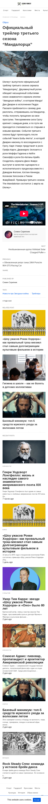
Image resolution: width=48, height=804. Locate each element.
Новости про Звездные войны (16, 293)
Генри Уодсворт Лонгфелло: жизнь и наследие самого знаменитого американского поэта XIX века (22, 480)
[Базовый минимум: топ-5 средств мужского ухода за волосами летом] (24, 405)
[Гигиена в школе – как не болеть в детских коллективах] (24, 367)
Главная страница (10, 17)
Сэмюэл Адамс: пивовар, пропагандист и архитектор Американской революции (24, 659)
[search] (44, 3)
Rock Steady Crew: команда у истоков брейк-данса (23, 765)
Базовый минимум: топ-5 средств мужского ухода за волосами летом (20, 424)
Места (37, 10)
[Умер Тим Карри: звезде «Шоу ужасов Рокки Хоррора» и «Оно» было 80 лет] (24, 578)
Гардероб (16, 10)
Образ (22, 17)
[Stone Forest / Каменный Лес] (24, 4)
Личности (7, 466)
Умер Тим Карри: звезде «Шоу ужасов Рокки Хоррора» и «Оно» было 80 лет (23, 603)
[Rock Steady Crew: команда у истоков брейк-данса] (24, 743)
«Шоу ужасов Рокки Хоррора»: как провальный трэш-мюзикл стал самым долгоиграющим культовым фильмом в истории (24, 543)
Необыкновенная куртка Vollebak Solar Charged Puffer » (26, 251)
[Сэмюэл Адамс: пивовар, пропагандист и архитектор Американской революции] (24, 635)
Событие (6, 593)
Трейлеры (36, 293)
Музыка (6, 758)
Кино (5, 529)
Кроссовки (27, 10)
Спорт (5, 10)
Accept (36, 800)
